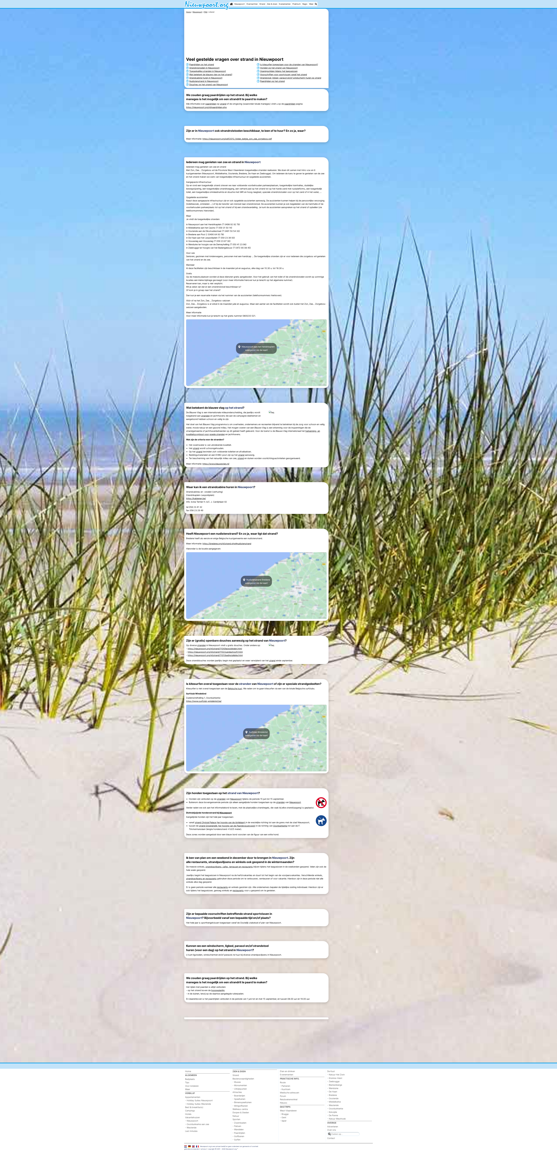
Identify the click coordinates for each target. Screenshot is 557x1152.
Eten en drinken (287, 1071)
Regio (304, 4)
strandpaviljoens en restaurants (201, 878)
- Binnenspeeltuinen (242, 1102)
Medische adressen (289, 1092)
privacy (203, 1149)
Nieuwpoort (239, 4)
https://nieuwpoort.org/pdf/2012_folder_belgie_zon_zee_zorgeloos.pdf (237, 139)
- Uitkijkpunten (240, 1089)
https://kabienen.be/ (196, 498)
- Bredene (332, 1095)
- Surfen (236, 1139)
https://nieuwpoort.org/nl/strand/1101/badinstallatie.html (215, 655)
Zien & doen (272, 4)
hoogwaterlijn (217, 990)
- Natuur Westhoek (336, 1118)
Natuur (236, 1116)
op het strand (234, 407)
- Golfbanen (238, 1136)
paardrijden (210, 104)
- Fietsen (237, 1126)
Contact (331, 1138)
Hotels (188, 1114)
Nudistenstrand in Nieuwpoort (203, 81)
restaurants (222, 887)
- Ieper (283, 1121)
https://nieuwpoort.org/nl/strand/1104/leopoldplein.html (215, 648)
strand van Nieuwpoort (242, 793)
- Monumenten (240, 1085)
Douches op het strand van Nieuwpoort (208, 84)
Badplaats (190, 1079)
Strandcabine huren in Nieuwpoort (205, 78)
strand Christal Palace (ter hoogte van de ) (220, 822)
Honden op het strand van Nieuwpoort (279, 68)
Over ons (331, 1130)
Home (188, 1071)
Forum (283, 1096)
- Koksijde (332, 1112)
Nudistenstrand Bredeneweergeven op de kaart (257, 581)
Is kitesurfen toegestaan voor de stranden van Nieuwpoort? (289, 64)
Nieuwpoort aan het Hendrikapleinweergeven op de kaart (258, 348)
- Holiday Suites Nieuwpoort (199, 1100)
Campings (190, 1110)
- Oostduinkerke (335, 1108)
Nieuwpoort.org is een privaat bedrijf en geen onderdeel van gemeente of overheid (229, 1146)
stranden (205, 416)
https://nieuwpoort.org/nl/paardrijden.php (206, 107)
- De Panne (332, 1115)
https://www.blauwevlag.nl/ (215, 464)
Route (283, 1082)
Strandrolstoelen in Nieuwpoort (204, 68)
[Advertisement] (351, 75)
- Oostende (332, 1098)
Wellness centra (240, 1109)
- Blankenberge (334, 1085)
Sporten (236, 1119)
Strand (262, 4)
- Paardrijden (239, 1133)
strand (223, 104)
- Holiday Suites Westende (198, 1104)
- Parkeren (285, 1086)
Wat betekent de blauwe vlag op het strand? (210, 74)
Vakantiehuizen (192, 1117)
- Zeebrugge (333, 1081)
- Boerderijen (239, 1095)
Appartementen (192, 1097)
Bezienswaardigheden (243, 1078)
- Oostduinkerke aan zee (197, 1124)
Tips (187, 1082)
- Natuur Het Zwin (336, 1074)
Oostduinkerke (280, 826)
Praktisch (296, 4)
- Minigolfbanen (240, 1106)
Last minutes (191, 1131)
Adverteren (332, 1126)
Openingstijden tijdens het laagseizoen (279, 71)
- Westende (190, 1127)
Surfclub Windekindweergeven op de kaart (256, 734)
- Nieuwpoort (191, 1121)
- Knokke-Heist (334, 1078)
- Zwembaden (239, 1123)
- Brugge (284, 1114)
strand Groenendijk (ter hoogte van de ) (227, 826)
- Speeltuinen (239, 1099)
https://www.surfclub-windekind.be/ (203, 701)
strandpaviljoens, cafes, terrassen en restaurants (229, 866)
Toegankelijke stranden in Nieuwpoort (207, 71)
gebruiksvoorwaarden (191, 1149)
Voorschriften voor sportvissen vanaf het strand (283, 74)
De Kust (331, 1071)
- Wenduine (332, 1088)
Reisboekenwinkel (288, 1099)
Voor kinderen (192, 1086)
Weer (311, 4)
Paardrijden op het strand (201, 64)
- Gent (283, 1117)
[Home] (231, 4)
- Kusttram (285, 1089)
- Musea (237, 1082)
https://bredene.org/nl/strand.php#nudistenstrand (226, 543)
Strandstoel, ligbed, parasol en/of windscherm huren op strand (290, 78)
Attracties (237, 1092)
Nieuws (283, 1103)
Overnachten (252, 4)
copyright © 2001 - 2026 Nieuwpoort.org (222, 1149)
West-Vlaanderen (288, 1110)
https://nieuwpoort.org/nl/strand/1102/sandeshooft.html (215, 652)
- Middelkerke (334, 1101)
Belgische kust (235, 688)
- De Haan (332, 1091)
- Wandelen (238, 1129)
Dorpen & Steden (241, 1112)
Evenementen (285, 4)
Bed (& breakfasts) (194, 1107)
